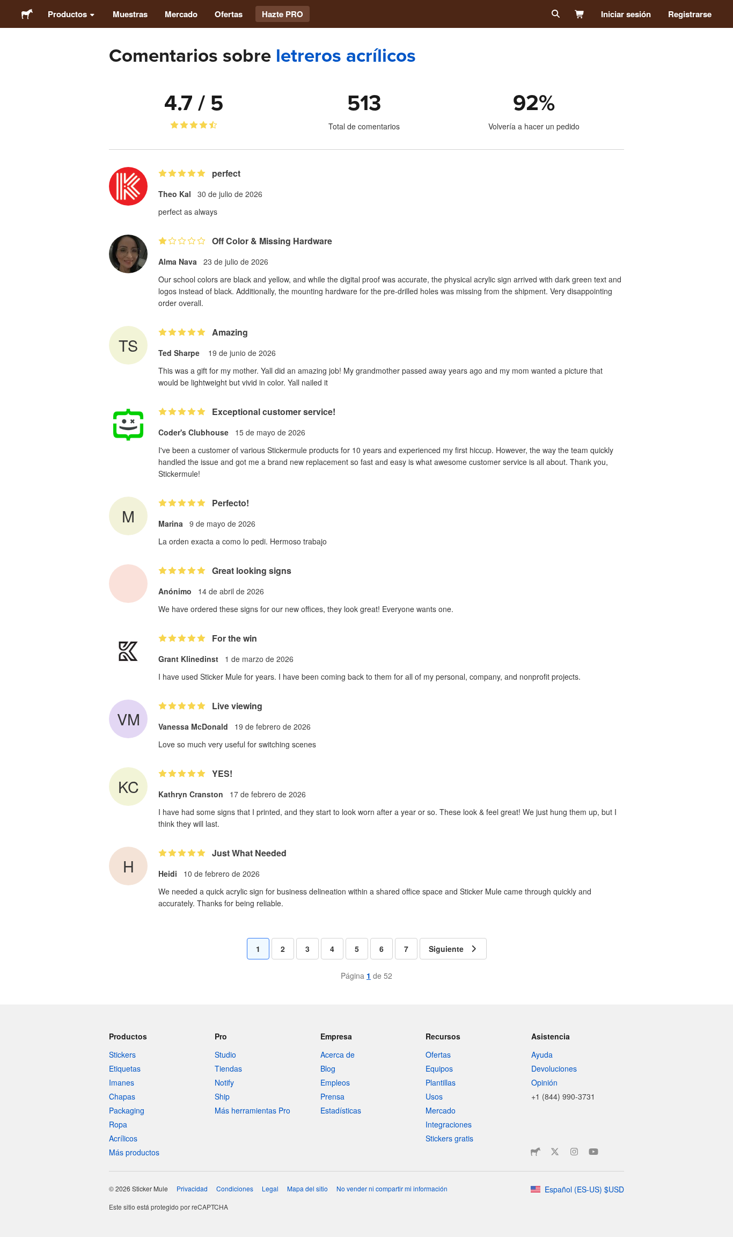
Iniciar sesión (626, 14)
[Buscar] (554, 14)
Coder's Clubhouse (193, 432)
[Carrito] (579, 14)
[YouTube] (593, 1151)
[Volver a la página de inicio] (27, 14)
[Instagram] (574, 1151)
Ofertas (229, 14)
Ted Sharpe (180, 352)
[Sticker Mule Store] (535, 1151)
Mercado (181, 14)
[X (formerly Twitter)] (555, 1151)
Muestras (130, 14)
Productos (67, 14)
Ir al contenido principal (8, 8)
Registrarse (690, 14)
